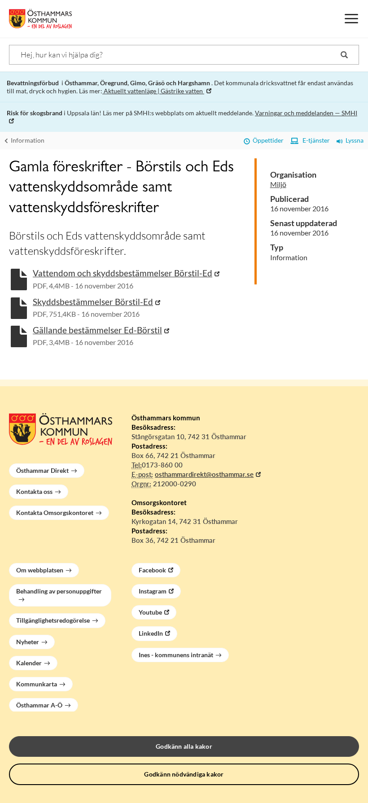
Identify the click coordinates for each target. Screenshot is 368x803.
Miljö (278, 184)
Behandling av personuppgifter (59, 591)
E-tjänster (314, 140)
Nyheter (27, 642)
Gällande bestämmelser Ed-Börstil (97, 330)
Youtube (150, 612)
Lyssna (353, 140)
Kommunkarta (36, 684)
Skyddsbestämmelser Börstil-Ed (93, 302)
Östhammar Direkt (42, 470)
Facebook (152, 570)
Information (26, 140)
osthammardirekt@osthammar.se (204, 474)
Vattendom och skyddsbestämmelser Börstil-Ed (122, 273)
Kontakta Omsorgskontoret (54, 512)
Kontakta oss (34, 491)
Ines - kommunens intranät (176, 655)
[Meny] (351, 19)
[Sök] (344, 55)
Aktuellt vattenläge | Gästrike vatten (153, 91)
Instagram (152, 591)
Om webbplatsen (39, 570)
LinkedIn (151, 633)
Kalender (29, 663)
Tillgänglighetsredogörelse (53, 620)
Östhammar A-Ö (39, 705)
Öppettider (267, 140)
